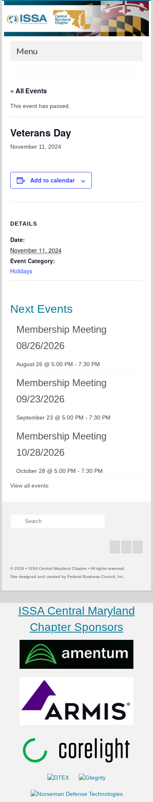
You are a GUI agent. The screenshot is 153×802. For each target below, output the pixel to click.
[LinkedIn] (138, 547)
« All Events (28, 90)
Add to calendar (52, 180)
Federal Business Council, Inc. (95, 576)
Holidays (21, 271)
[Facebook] (115, 547)
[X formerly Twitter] (126, 547)
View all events (29, 485)
